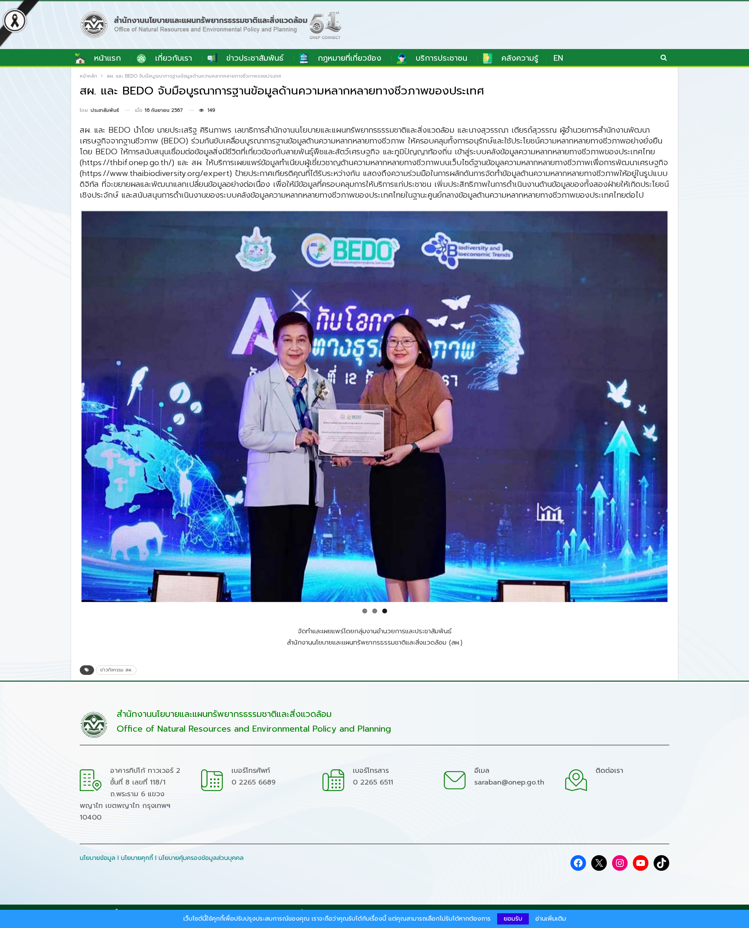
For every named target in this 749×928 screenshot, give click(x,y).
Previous (66, 404)
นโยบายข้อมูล (97, 858)
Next (682, 404)
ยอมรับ (513, 918)
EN (558, 58)
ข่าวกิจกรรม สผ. (116, 670)
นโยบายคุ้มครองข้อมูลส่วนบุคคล (201, 858)
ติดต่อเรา (609, 770)
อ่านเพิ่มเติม (550, 919)
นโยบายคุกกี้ (137, 858)
